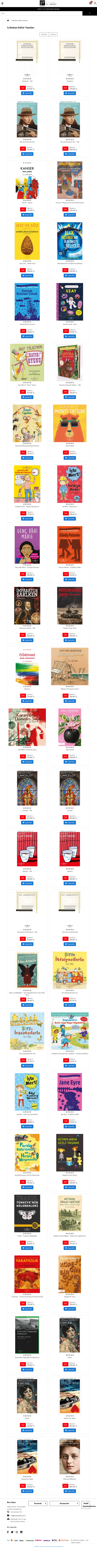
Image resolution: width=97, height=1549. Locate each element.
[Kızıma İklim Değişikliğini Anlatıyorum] (27, 1335)
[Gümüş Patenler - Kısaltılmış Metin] (70, 545)
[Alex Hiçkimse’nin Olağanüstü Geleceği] (70, 241)
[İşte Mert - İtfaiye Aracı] (70, 484)
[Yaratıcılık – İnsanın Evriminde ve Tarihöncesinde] (27, 1274)
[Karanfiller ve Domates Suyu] (27, 727)
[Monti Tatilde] (70, 423)
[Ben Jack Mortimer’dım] (27, 119)
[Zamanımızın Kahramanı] (70, 909)
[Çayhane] (70, 849)
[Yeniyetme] (70, 58)
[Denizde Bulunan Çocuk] (27, 302)
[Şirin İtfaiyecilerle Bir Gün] (70, 970)
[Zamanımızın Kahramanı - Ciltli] (27, 909)
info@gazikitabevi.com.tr (18, 1516)
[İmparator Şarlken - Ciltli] (27, 605)
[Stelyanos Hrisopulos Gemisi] (70, 666)
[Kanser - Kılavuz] (27, 180)
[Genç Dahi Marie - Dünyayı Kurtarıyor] (27, 545)
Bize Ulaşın (11, 1502)
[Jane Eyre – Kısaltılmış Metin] (70, 1092)
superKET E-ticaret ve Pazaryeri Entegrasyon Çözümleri (48, 1546)
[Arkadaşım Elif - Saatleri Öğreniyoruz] (27, 484)
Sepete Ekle (28, 93)
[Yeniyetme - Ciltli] (27, 58)
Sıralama (53, 34)
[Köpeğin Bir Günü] (70, 1274)
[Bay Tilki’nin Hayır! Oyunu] (27, 362)
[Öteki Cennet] (70, 727)
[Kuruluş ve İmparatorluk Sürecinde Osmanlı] (70, 180)
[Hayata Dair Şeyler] (70, 1396)
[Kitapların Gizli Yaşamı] (70, 1152)
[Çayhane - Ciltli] (27, 849)
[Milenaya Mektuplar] (70, 1456)
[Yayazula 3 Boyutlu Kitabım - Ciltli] (70, 362)
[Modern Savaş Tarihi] (70, 605)
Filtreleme (44, 34)
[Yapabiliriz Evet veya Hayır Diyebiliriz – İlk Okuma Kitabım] (70, 1031)
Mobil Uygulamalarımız (86, 1504)
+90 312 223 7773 (16, 1512)
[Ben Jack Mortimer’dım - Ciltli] (70, 119)
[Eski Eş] (70, 1335)
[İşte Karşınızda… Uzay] (70, 302)
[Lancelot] (70, 788)
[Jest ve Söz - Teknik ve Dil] (27, 241)
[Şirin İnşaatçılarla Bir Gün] (27, 1031)
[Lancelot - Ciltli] (27, 788)
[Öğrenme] (27, 666)
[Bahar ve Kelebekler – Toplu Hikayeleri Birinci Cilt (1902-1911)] (27, 970)
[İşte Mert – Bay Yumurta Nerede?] (27, 1092)
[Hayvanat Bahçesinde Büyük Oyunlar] (27, 423)
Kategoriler (64, 1503)
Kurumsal (38, 1503)
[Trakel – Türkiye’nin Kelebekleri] (27, 1213)
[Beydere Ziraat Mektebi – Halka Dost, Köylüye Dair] (70, 1213)
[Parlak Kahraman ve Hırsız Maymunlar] (27, 1152)
